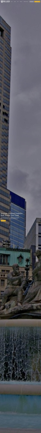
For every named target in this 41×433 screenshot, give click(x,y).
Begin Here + (3, 220)
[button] (11, 1)
